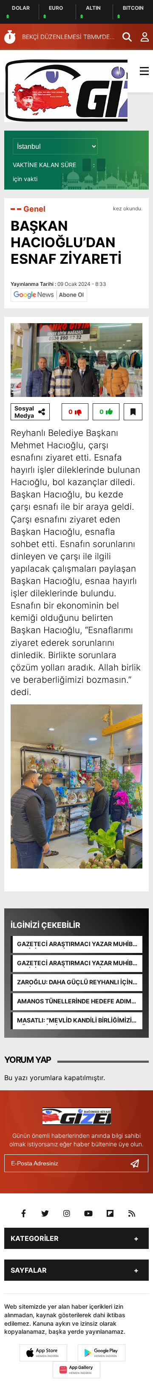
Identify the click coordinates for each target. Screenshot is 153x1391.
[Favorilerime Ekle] (133, 411)
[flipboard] (110, 1213)
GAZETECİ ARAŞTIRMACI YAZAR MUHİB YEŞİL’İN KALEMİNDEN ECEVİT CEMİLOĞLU (75, 963)
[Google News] (49, 294)
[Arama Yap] (123, 37)
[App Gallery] (76, 1369)
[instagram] (66, 1213)
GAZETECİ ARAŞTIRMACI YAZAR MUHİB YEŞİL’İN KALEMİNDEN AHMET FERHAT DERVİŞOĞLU (75, 944)
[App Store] (43, 1352)
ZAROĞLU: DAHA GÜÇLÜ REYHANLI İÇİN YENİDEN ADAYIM (75, 982)
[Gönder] (138, 1163)
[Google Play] (101, 1352)
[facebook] (23, 1213)
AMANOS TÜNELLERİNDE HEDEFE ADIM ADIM (74, 1001)
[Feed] (131, 1213)
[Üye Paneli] (140, 37)
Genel (34, 208)
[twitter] (45, 1213)
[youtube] (88, 1213)
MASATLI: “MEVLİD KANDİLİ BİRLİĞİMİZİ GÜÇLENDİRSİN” (74, 1021)
